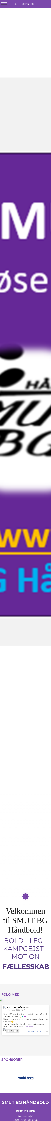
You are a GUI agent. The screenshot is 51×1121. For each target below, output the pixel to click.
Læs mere (29, 1027)
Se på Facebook (35, 1031)
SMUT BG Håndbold (18, 1007)
